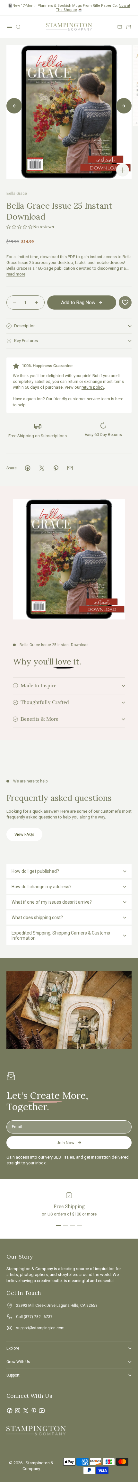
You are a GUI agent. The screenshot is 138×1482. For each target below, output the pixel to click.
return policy (93, 387)
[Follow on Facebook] (9, 1410)
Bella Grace (16, 193)
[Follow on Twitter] (25, 1410)
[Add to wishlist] (125, 302)
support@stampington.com (40, 1328)
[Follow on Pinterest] (33, 1410)
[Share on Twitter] (42, 468)
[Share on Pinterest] (56, 468)
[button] (19, 226)
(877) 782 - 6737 (38, 1317)
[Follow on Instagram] (17, 1410)
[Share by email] (70, 468)
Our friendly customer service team (78, 398)
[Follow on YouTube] (42, 1410)
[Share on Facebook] (27, 468)
